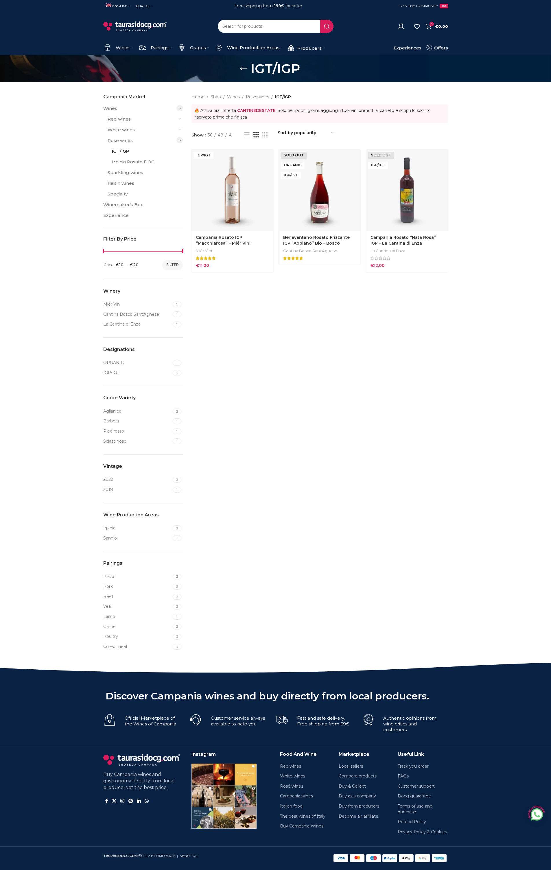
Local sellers (351, 766)
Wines (110, 108)
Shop (216, 96)
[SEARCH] (326, 26)
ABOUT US (188, 856)
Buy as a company (357, 796)
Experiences (407, 48)
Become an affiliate (358, 816)
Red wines (119, 119)
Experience (116, 215)
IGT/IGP (120, 151)
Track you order (413, 766)
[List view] (247, 134)
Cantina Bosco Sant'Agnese (310, 250)
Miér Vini (204, 250)
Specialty (118, 194)
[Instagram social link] (122, 801)
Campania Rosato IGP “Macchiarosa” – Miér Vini (223, 240)
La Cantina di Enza (388, 250)
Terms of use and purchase (415, 808)
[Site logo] (135, 26)
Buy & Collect (352, 786)
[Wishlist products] (417, 26)
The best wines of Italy (302, 816)
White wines (121, 129)
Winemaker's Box (123, 204)
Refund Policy (412, 821)
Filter (172, 265)
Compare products (358, 776)
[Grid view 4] (265, 134)
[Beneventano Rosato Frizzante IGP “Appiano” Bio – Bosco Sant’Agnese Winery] (319, 190)
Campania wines (296, 796)
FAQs (403, 776)
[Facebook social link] (106, 801)
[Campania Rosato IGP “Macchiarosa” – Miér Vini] (232, 190)
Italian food (291, 806)
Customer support (416, 786)
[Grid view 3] (256, 134)
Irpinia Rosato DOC (133, 162)
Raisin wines (121, 183)
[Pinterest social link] (130, 801)
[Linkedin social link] (139, 801)
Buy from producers (359, 806)
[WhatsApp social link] (147, 801)
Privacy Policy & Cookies (422, 831)
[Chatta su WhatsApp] (536, 814)
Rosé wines (120, 140)
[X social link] (114, 801)
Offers (440, 48)
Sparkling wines (125, 172)
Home (197, 96)
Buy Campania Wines (301, 826)
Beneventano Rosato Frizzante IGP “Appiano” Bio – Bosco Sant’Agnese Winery (316, 243)
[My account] (401, 26)
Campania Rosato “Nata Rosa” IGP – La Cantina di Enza (403, 240)
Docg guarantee (414, 796)
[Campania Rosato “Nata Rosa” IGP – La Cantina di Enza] (407, 190)
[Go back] (243, 68)
